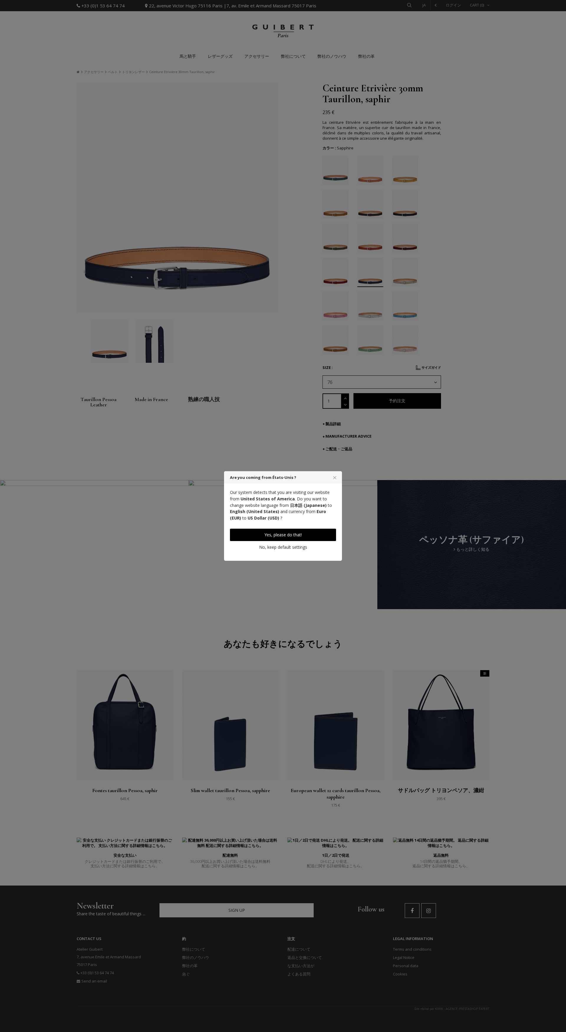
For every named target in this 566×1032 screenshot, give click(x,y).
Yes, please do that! (283, 535)
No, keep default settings (283, 547)
